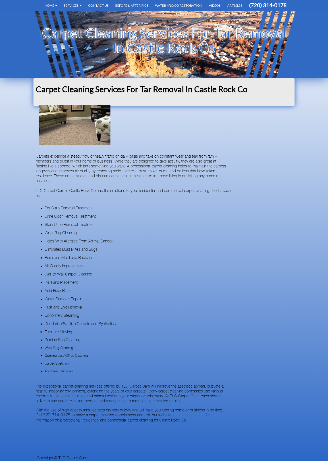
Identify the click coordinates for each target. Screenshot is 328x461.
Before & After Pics (131, 5)
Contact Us (98, 5)
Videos (215, 5)
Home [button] (50, 5)
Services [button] (71, 5)
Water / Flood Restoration (178, 5)
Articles (234, 5)
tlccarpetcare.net (190, 415)
